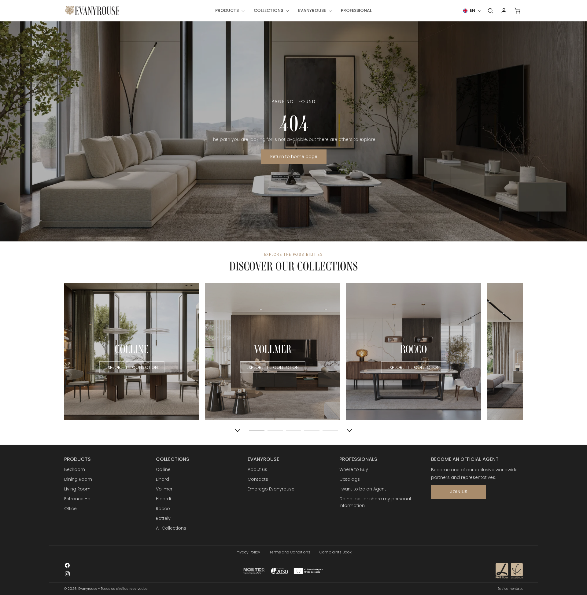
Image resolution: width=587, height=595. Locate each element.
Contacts (258, 479)
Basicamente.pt (510, 588)
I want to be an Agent (362, 489)
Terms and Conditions (289, 552)
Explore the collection (131, 367)
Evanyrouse (87, 588)
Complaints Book (335, 552)
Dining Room (78, 479)
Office (70, 508)
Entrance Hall (78, 499)
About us (257, 469)
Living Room (77, 489)
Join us (458, 492)
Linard (162, 479)
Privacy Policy (247, 552)
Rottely (163, 518)
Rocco (163, 508)
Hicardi (163, 499)
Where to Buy (353, 469)
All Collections (171, 528)
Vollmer (164, 489)
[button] (229, 10)
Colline (163, 469)
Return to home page (293, 156)
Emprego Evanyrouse (271, 489)
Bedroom (74, 469)
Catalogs (349, 479)
